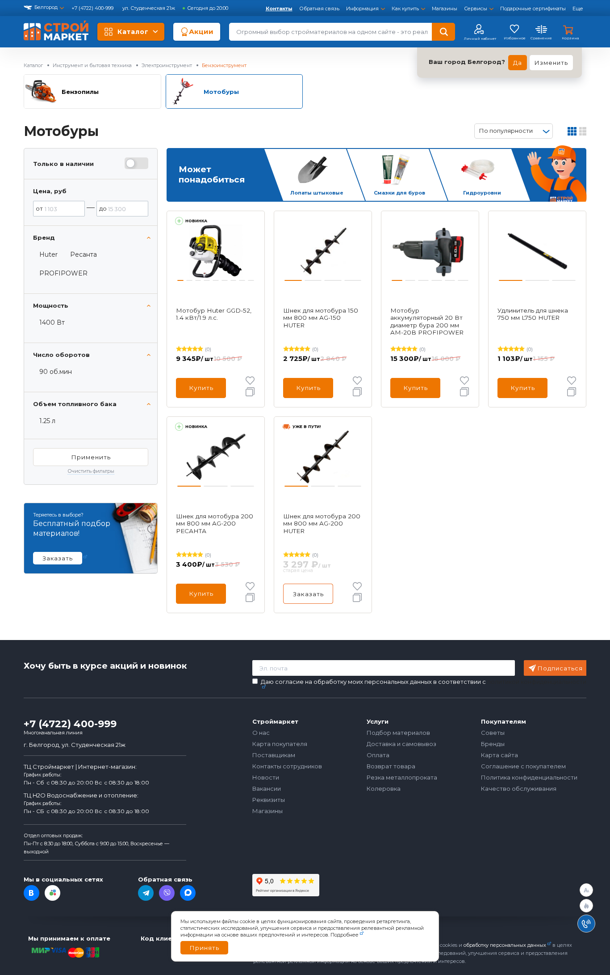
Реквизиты (268, 799)
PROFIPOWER (63, 273)
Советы (493, 732)
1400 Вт (52, 322)
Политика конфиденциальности (529, 777)
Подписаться (560, 668)
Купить (201, 387)
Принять (204, 947)
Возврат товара (391, 766)
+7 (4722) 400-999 (93, 8)
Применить (91, 457)
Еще (577, 8)
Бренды (493, 743)
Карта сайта (499, 755)
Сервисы (475, 8)
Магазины (444, 8)
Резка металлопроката (402, 777)
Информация (362, 8)
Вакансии (266, 788)
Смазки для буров (399, 193)
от (39, 208)
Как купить (405, 8)
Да (517, 62)
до (103, 208)
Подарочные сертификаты (533, 8)
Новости (265, 777)
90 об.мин (55, 372)
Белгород (46, 7)
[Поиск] (443, 32)
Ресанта (83, 254)
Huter (48, 254)
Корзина (570, 38)
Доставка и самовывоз (401, 743)
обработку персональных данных (505, 945)
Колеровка (384, 788)
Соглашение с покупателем (523, 766)
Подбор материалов (398, 732)
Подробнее (344, 935)
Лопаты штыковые (316, 193)
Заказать (308, 594)
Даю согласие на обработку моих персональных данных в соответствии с (423, 681)
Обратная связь (319, 8)
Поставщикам (273, 755)
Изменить (551, 62)
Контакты (279, 8)
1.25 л (47, 421)
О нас (261, 732)
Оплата (378, 755)
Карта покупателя (279, 743)
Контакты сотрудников (287, 766)
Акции (201, 31)
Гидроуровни (482, 193)
